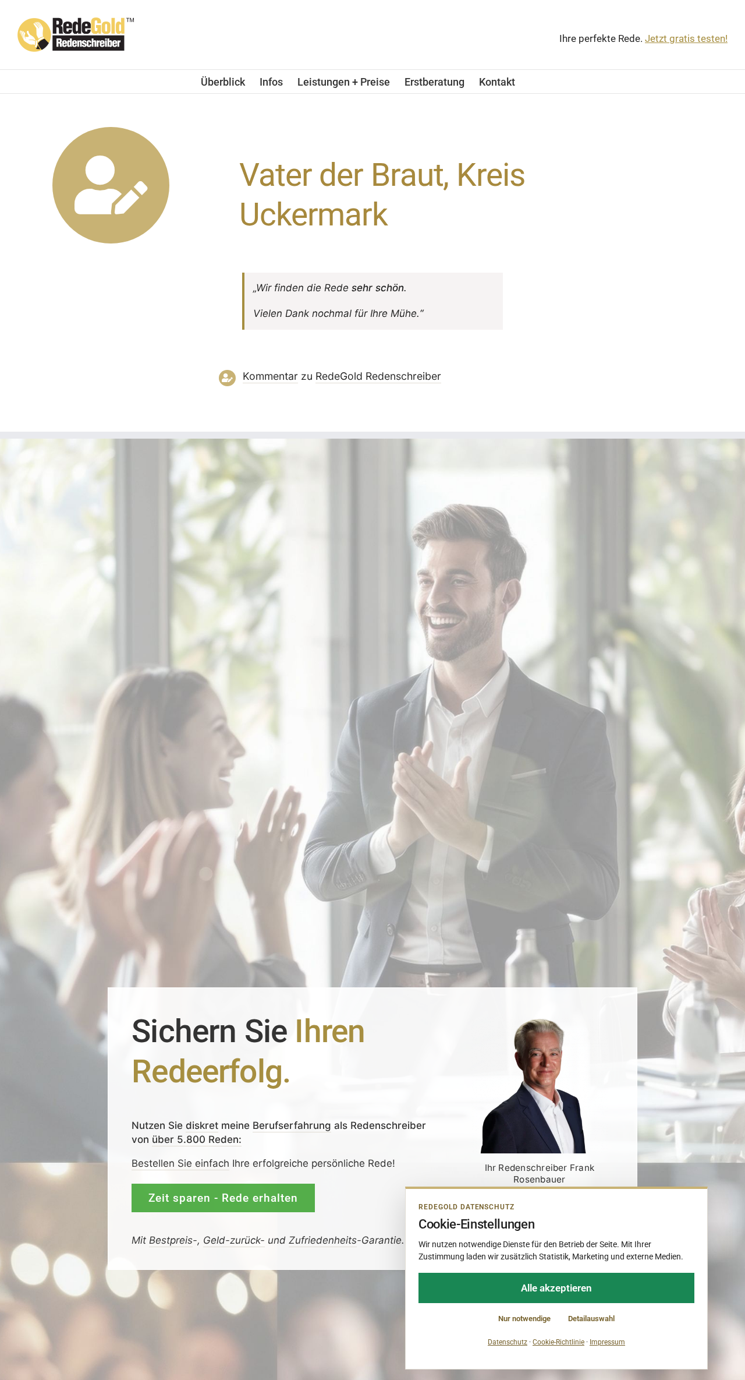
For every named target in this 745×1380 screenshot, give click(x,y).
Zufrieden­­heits (323, 1240)
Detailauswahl (591, 1318)
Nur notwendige (524, 1318)
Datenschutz (507, 1342)
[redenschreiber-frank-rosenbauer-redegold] (539, 1021)
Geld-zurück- (234, 1240)
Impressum (607, 1342)
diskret (202, 1125)
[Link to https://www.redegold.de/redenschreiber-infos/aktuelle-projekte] (110, 185)
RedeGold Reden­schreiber (378, 376)
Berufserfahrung (292, 1125)
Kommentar (270, 376)
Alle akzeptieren (556, 1288)
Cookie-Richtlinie (558, 1342)
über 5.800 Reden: (197, 1139)
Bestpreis (171, 1240)
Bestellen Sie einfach (180, 1163)
